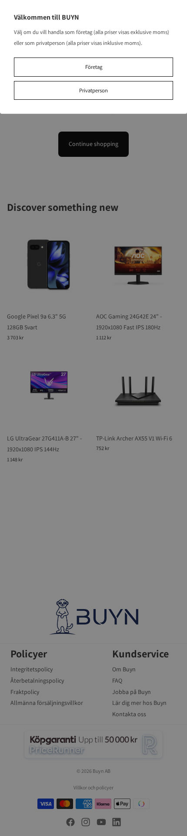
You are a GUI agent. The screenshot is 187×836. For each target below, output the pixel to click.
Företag (93, 67)
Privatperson (93, 90)
